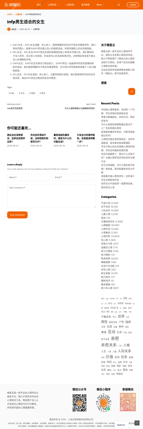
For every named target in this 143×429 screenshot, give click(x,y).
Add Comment (17, 187)
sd (112, 311)
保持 (125, 366)
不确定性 (106, 316)
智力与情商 (106, 251)
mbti (121, 303)
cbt (121, 299)
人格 (126, 345)
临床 (128, 322)
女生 (22, 93)
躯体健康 (105, 284)
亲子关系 (105, 206)
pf (102, 308)
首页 (39, 4)
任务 (124, 357)
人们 (120, 346)
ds (125, 298)
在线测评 (110, 69)
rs (120, 308)
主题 (115, 327)
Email (58, 177)
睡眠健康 (105, 262)
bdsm (112, 298)
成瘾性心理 (106, 247)
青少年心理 (106, 288)
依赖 (113, 366)
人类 (109, 351)
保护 (119, 365)
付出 (102, 357)
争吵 (121, 326)
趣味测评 (105, 280)
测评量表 (85, 4)
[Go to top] (137, 422)
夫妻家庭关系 (108, 221)
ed (106, 304)
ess (115, 304)
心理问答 (70, 4)
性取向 (119, 373)
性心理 (104, 240)
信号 (103, 369)
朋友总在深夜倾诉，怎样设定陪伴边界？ (16, 138)
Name (12, 177)
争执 (127, 327)
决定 (108, 374)
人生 (103, 351)
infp (11, 93)
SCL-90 (105, 311)
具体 (125, 369)
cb (117, 298)
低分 (114, 362)
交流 (119, 332)
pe (133, 304)
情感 (32, 93)
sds (116, 312)
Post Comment (17, 215)
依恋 (108, 366)
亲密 (115, 338)
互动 (111, 332)
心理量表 (105, 232)
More (99, 4)
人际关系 (105, 210)
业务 (127, 317)
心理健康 (105, 225)
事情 (103, 332)
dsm (130, 298)
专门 (114, 317)
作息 (130, 362)
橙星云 (109, 73)
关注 (119, 370)
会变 (131, 357)
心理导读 (52, 4)
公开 (114, 370)
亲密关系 (109, 345)
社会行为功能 (108, 266)
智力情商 (105, 254)
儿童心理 (105, 214)
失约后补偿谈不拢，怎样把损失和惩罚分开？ (39, 138)
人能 (114, 351)
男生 (42, 93)
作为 (125, 362)
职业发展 (105, 273)
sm (120, 312)
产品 (125, 332)
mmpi (128, 303)
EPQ (110, 303)
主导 (103, 327)
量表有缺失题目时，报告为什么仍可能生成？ (63, 138)
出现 (113, 374)
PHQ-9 (114, 307)
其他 (103, 217)
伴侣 (109, 361)
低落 (120, 362)
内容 (131, 370)
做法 (109, 370)
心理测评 (132, 5)
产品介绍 (105, 203)
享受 (130, 332)
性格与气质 (106, 243)
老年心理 (105, 269)
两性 (104, 322)
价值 (109, 357)
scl (129, 307)
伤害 (103, 362)
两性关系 (113, 322)
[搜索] (131, 91)
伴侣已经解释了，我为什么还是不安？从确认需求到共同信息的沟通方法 (118, 158)
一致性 (125, 312)
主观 (109, 326)
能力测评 (105, 277)
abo (102, 298)
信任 (130, 366)
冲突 (102, 374)
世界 (121, 316)
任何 (117, 357)
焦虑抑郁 (105, 258)
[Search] (119, 5)
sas (125, 307)
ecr (102, 304)
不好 (130, 312)
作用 (103, 366)
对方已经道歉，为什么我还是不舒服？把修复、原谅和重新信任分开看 (118, 169)
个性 (121, 322)
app (107, 299)
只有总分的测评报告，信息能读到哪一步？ (86, 138)
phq (106, 307)
